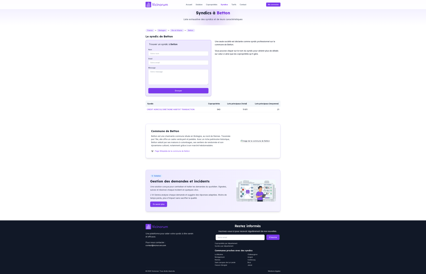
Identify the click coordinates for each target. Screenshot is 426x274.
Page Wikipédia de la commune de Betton (172, 151)
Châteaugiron (252, 254)
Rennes (217, 260)
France (150, 30)
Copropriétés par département (226, 243)
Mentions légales (274, 271)
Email (150, 59)
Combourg (251, 260)
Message (152, 68)
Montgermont (220, 257)
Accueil (189, 4)
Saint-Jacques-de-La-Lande (225, 262)
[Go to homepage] (178, 226)
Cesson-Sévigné (221, 265)
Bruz (249, 262)
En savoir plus (158, 204)
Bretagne (162, 30)
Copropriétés (211, 4)
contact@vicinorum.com (156, 245)
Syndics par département (224, 246)
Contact (243, 4)
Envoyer (178, 91)
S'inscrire (273, 237)
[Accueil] (157, 4)
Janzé (250, 265)
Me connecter (273, 4)
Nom (150, 49)
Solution (199, 4)
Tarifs (233, 4)
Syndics (224, 4)
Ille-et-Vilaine (177, 30)
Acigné (250, 257)
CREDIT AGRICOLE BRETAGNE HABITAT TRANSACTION (170, 109)
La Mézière (219, 254)
